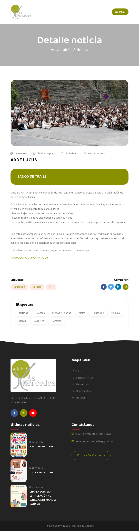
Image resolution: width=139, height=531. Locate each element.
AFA (51, 287)
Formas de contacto (91, 455)
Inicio (79, 371)
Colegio (115, 313)
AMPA (81, 313)
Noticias (36, 287)
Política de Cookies (83, 526)
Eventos (40, 313)
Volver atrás (61, 50)
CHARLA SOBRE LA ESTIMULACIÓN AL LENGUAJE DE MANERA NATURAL (42, 498)
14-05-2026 (37, 468)
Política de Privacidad (57, 526)
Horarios (56, 321)
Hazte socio (83, 384)
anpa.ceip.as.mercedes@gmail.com (95, 441)
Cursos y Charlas (61, 313)
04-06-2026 (37, 442)
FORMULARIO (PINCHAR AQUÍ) (29, 258)
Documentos (83, 391)
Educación (19, 287)
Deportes (38, 321)
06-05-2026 (37, 487)
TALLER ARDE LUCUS (41, 473)
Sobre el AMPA (84, 377)
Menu (121, 12)
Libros (22, 321)
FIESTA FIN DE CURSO (41, 446)
